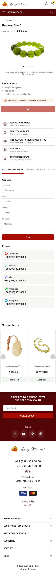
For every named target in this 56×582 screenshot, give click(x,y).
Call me (28, 470)
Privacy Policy (28, 501)
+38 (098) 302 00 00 (28, 461)
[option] (13, 170)
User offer (28, 505)
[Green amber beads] (42, 346)
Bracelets (9, 20)
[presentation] (3, 356)
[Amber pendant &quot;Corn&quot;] (14, 346)
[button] (23, 66)
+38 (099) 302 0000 (15, 257)
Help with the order (13, 169)
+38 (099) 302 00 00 (28, 466)
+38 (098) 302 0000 (15, 268)
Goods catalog (14, 12)
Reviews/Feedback (35, 169)
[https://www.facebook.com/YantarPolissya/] (15, 434)
